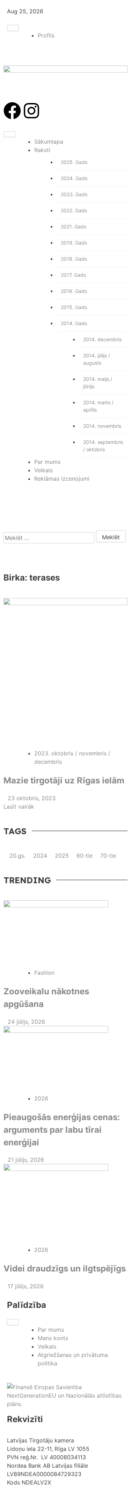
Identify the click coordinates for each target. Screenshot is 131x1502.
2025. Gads (74, 162)
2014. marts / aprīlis (98, 406)
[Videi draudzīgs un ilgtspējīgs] (65, 1205)
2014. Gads (74, 323)
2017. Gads (73, 275)
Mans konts (53, 1338)
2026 (41, 1098)
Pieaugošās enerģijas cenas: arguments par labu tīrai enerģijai (61, 1129)
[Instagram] (31, 110)
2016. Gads (74, 291)
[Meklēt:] (48, 537)
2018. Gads (74, 259)
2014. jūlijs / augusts (96, 359)
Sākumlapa (48, 141)
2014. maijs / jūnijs (97, 382)
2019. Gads (74, 243)
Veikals (43, 470)
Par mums (47, 461)
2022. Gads (74, 210)
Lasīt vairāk (19, 806)
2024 (41, 855)
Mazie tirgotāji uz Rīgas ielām (63, 780)
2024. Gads (74, 178)
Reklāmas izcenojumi (61, 478)
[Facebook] (12, 110)
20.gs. (18, 855)
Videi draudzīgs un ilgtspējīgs (64, 1268)
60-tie (85, 855)
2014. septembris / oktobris (103, 445)
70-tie (108, 855)
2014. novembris (102, 426)
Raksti (42, 149)
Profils (46, 35)
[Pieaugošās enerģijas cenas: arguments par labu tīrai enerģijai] (65, 1060)
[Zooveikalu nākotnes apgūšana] (65, 934)
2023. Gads (74, 194)
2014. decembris (102, 339)
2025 (63, 855)
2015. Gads (74, 307)
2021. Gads (73, 226)
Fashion (44, 972)
